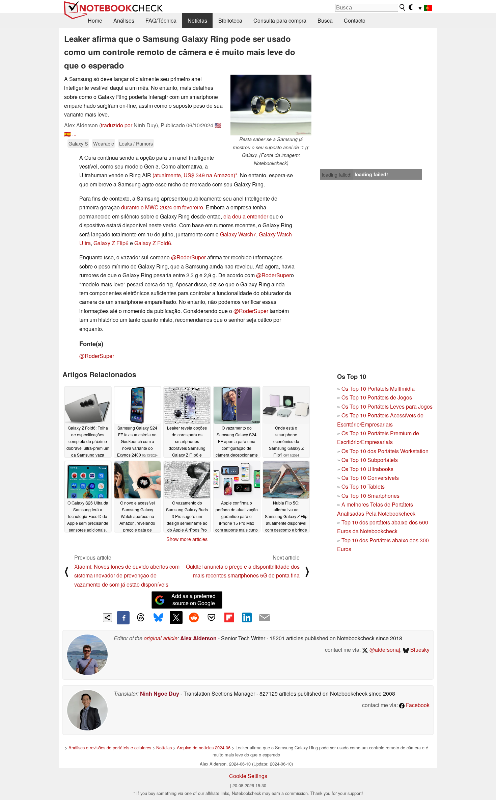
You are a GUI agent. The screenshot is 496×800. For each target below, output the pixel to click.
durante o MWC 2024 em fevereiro (162, 207)
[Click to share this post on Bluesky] (158, 617)
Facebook (417, 705)
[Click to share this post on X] (176, 617)
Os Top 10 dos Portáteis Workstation (385, 451)
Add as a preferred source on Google (193, 599)
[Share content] (107, 617)
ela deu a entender (245, 216)
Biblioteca (230, 20)
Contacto (354, 20)
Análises (123, 20)
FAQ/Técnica (160, 20)
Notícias (197, 20)
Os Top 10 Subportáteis (369, 460)
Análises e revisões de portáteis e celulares (109, 747)
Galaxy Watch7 (238, 234)
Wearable (103, 143)
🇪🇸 (67, 134)
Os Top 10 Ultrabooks (367, 469)
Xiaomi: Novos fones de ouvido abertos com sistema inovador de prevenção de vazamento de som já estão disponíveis (127, 575)
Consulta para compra (279, 20)
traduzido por (116, 125)
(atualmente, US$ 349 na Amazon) (194, 175)
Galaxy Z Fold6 (152, 243)
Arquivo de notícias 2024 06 (203, 747)
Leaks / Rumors (136, 143)
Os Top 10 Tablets (363, 486)
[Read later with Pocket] (211, 617)
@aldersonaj (384, 649)
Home (95, 20)
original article (160, 638)
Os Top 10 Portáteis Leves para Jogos (387, 406)
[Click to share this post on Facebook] (123, 617)
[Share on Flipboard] (229, 617)
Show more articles (187, 539)
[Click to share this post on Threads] (140, 617)
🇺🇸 (218, 125)
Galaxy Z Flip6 (111, 243)
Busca (325, 20)
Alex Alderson (198, 638)
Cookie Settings (248, 776)
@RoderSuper (188, 257)
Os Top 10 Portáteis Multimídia (378, 388)
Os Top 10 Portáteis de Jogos (376, 397)
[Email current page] (264, 617)
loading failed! (337, 174)
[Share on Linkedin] (246, 617)
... (74, 134)
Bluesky (419, 649)
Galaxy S (78, 143)
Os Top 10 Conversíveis (370, 478)
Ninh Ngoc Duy (159, 693)
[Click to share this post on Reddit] (193, 617)
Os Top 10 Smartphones (370, 495)
